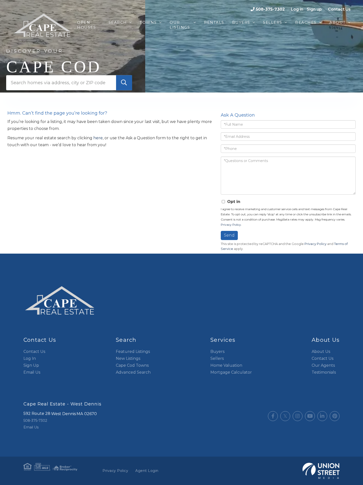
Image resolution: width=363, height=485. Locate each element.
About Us (321, 351)
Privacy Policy (231, 224)
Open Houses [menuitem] (86, 25)
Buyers (217, 351)
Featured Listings (133, 351)
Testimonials (324, 372)
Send (229, 235)
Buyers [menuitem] (241, 22)
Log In (29, 358)
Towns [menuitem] (148, 22)
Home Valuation (226, 365)
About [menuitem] (337, 22)
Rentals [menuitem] (214, 22)
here (98, 138)
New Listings (128, 358)
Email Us (31, 372)
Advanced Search (133, 372)
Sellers (217, 358)
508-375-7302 (270, 9)
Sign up (314, 9)
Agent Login (147, 470)
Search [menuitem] (118, 22)
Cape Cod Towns (132, 365)
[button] (124, 82)
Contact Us (339, 9)
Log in (297, 9)
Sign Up (31, 365)
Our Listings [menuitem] (180, 25)
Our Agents (323, 365)
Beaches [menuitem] (306, 22)
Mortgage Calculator (231, 372)
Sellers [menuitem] (272, 22)
